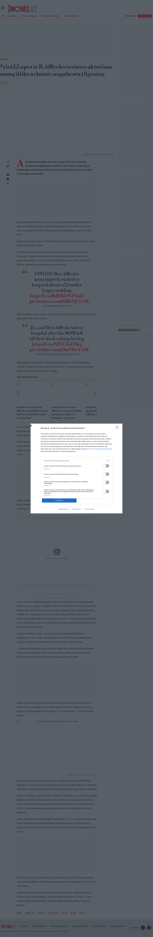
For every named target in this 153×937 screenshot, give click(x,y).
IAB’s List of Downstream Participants (99, 449)
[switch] (106, 465)
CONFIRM (59, 501)
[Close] (118, 428)
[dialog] (76, 468)
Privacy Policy (89, 509)
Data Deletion (63, 509)
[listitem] (76, 460)
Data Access (76, 509)
